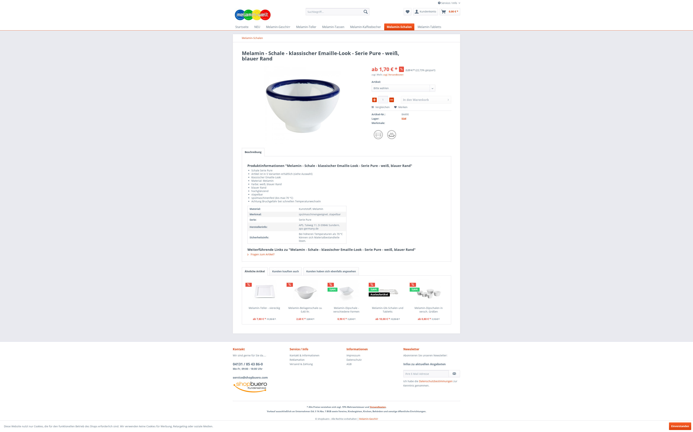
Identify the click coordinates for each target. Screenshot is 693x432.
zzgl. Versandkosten (393, 74)
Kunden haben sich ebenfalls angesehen (331, 271)
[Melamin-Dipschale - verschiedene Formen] (346, 291)
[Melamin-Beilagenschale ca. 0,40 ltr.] (305, 291)
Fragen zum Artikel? (262, 254)
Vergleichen (382, 107)
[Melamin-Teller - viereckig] (264, 291)
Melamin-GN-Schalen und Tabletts (387, 309)
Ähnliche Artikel (255, 271)
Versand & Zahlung (301, 364)
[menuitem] (337, 11)
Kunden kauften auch (285, 271)
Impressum (353, 355)
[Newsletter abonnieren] (454, 373)
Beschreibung (253, 152)
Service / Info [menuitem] (449, 3)
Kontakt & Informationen (304, 355)
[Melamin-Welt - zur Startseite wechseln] (253, 15)
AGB (349, 364)
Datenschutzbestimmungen (436, 381)
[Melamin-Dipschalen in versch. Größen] (428, 291)
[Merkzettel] (407, 11)
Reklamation (297, 359)
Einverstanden (680, 426)
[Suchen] (365, 11)
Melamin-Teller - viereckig (264, 308)
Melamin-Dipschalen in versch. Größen (429, 309)
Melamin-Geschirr (368, 418)
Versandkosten (378, 407)
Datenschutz (354, 359)
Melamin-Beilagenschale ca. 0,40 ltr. (305, 309)
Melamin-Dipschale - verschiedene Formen (346, 309)
